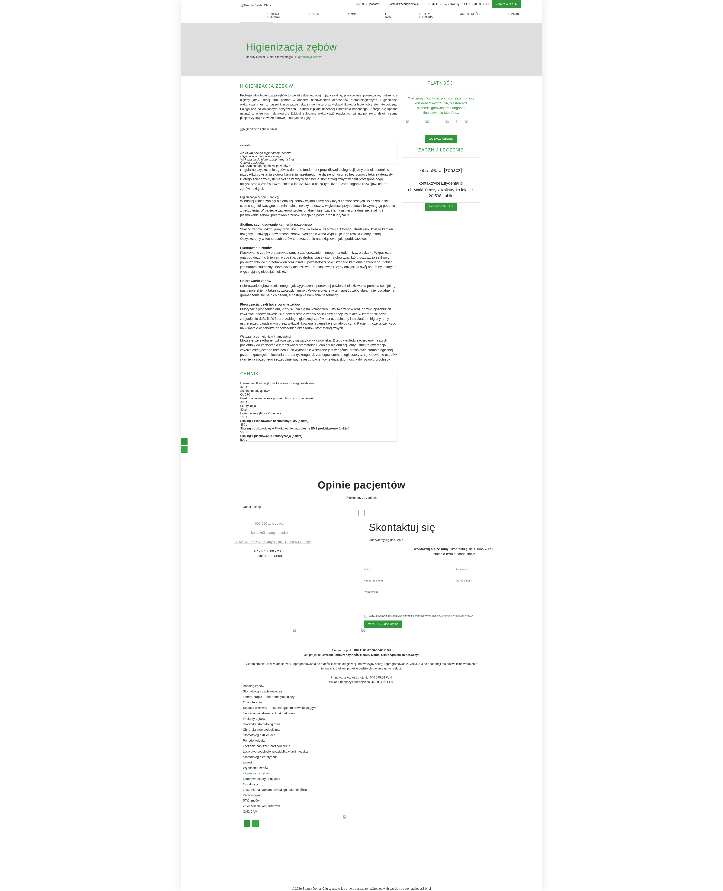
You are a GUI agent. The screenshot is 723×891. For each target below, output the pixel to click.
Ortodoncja (250, 784)
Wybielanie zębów (255, 768)
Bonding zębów (253, 686)
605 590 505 (354, 870)
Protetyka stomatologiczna (261, 724)
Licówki (248, 762)
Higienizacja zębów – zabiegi (260, 156)
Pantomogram (252, 795)
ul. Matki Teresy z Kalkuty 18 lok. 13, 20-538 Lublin (441, 192)
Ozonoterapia (252, 702)
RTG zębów (251, 800)
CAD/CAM (250, 811)
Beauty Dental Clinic (259, 57)
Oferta (313, 14)
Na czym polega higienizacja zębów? (266, 153)
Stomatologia (284, 57)
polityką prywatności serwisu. (457, 615)
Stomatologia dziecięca (259, 735)
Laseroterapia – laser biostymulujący (269, 697)
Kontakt (514, 14)
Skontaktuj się (441, 206)
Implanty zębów (254, 719)
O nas (388, 15)
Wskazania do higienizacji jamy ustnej (267, 159)
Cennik (352, 14)
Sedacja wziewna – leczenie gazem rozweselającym (280, 708)
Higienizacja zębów (256, 773)
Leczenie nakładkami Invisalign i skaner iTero (275, 790)
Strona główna (273, 15)
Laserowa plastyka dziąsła (261, 779)
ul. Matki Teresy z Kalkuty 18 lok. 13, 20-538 (459, 4)
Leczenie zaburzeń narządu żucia (266, 746)
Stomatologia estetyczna (260, 757)
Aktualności (470, 14)
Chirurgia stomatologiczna (261, 729)
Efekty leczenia (426, 15)
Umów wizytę (506, 3)
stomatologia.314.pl (418, 888)
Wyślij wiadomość (383, 624)
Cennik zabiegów (252, 162)
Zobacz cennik (441, 138)
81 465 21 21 (373, 870)
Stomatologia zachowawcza (262, 691)
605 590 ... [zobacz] (367, 3)
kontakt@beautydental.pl (404, 3)
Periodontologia (254, 740)
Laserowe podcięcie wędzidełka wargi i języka (275, 751)
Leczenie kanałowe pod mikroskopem (269, 713)
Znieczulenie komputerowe (261, 806)
